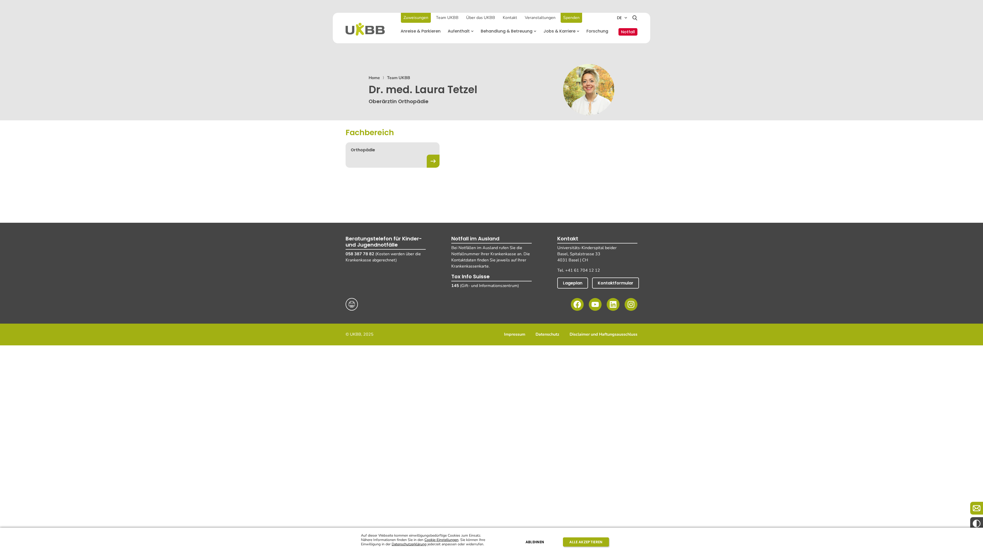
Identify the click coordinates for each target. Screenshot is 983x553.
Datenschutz (547, 334)
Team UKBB (447, 17)
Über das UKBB (480, 17)
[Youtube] (595, 304)
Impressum (514, 334)
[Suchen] (634, 17)
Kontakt (510, 17)
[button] (461, 31)
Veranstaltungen (540, 17)
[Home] (365, 29)
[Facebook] (577, 304)
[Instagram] (631, 304)
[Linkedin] (613, 304)
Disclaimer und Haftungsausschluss (603, 334)
